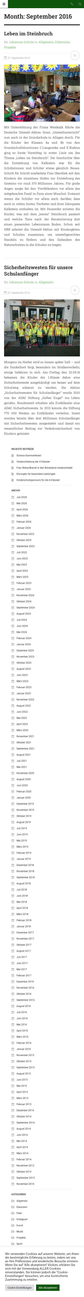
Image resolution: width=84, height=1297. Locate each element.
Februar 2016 (24, 1043)
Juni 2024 (22, 626)
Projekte (10, 47)
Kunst (20, 1225)
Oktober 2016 (24, 993)
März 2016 (22, 1036)
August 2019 (24, 822)
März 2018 (22, 914)
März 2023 (22, 681)
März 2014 (22, 1153)
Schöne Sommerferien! (29, 455)
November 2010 (25, 1184)
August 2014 (24, 1128)
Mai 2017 (22, 969)
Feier (19, 1213)
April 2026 (22, 509)
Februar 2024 (24, 638)
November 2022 (25, 699)
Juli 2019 (22, 828)
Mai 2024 (22, 632)
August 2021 (24, 754)
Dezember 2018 (25, 865)
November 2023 (25, 656)
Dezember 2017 (25, 932)
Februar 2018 (24, 920)
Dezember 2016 (25, 981)
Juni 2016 (22, 1018)
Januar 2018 (24, 926)
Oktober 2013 (24, 1171)
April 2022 (22, 724)
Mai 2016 (22, 1024)
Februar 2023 (24, 687)
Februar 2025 (24, 583)
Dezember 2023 (25, 650)
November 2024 (25, 595)
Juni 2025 (22, 558)
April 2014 (22, 1147)
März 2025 (22, 577)
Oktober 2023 (24, 662)
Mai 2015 (22, 1085)
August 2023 (24, 669)
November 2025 (25, 534)
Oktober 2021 (24, 742)
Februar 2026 (24, 521)
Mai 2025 (22, 564)
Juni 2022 (22, 711)
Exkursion (62, 42)
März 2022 (22, 730)
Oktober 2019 (24, 816)
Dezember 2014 (25, 1110)
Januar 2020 (24, 797)
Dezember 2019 (25, 803)
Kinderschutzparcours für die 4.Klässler (38, 480)
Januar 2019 (24, 859)
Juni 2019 (22, 834)
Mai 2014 (22, 1141)
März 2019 (22, 846)
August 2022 (24, 705)
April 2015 (22, 1092)
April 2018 (22, 908)
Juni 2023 (22, 675)
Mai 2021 (22, 767)
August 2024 (24, 613)
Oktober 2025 (24, 540)
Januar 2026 (24, 527)
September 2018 (26, 877)
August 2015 (24, 1073)
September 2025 (26, 546)
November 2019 (25, 810)
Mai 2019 (22, 840)
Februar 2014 (24, 1159)
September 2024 (26, 607)
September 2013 (26, 1177)
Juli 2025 (22, 552)
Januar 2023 (24, 693)
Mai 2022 (22, 718)
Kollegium (22, 1219)
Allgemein (46, 42)
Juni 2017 (22, 963)
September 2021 (26, 748)
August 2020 (24, 779)
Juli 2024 (22, 619)
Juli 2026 (22, 497)
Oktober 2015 (24, 1061)
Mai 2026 (22, 503)
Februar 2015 (24, 1104)
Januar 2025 (24, 589)
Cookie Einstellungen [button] (20, 1287)
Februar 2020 (24, 791)
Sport (19, 1243)
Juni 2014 (22, 1134)
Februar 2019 (24, 852)
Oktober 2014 (24, 1116)
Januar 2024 (24, 644)
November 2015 (25, 1055)
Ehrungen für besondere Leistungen (36, 474)
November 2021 (25, 736)
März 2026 (22, 515)
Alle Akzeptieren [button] (48, 1287)
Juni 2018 (22, 895)
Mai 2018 (22, 902)
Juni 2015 (22, 1079)
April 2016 (22, 1030)
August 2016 (24, 1006)
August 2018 (24, 883)
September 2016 (26, 1000)
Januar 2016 (24, 1049)
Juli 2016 (22, 1012)
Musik (20, 1231)
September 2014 (26, 1122)
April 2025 (22, 570)
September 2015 (26, 1067)
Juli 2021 (22, 760)
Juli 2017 (22, 957)
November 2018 (25, 871)
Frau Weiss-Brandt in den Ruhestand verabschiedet (44, 467)
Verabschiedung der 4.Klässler (33, 461)
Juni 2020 (22, 785)
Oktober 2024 (24, 601)
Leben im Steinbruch (28, 33)
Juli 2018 (22, 889)
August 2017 (24, 951)
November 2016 (25, 987)
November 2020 (25, 773)
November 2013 (25, 1165)
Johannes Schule (21, 42)
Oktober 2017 (24, 944)
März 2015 (22, 1098)
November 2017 (25, 938)
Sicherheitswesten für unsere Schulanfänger (38, 270)
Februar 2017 (24, 975)
